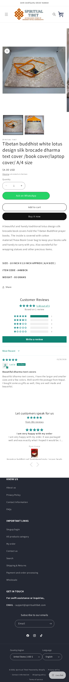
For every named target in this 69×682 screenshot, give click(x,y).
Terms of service (36, 679)
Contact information (20, 675)
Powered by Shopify (37, 670)
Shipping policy (39, 675)
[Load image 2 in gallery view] (34, 125)
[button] (6, 14)
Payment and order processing (22, 572)
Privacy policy (54, 670)
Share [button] (9, 287)
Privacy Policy (13, 494)
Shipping (5, 174)
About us (11, 487)
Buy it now (34, 216)
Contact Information (17, 502)
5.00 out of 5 (43, 305)
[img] (9, 359)
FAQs (8, 509)
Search (9, 558)
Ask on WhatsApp (26, 195)
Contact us (12, 550)
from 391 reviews (35, 421)
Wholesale (11, 579)
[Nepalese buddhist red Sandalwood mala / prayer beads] (34, 453)
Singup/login (13, 529)
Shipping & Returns (16, 565)
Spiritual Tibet (22, 670)
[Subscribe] (50, 623)
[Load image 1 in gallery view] (13, 125)
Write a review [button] (34, 339)
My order (11, 543)
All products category (17, 536)
